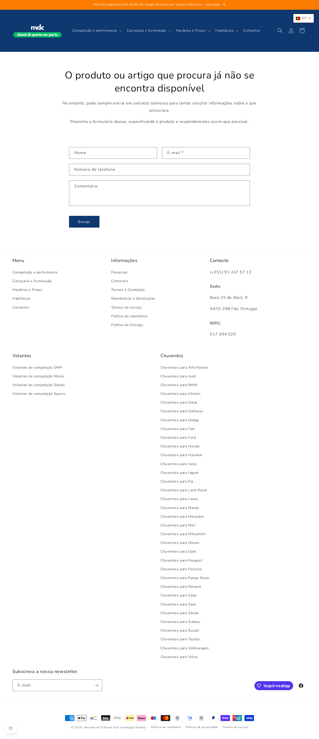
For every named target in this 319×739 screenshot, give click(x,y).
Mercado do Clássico (98, 727)
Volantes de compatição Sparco (38, 393)
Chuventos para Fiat (177, 428)
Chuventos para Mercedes (182, 516)
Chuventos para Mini (177, 525)
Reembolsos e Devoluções (133, 298)
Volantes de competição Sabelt (38, 385)
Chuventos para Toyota (180, 639)
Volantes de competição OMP (37, 367)
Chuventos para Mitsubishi (183, 534)
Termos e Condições (128, 289)
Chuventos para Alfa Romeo (184, 367)
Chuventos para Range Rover (185, 577)
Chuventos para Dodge (179, 420)
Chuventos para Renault (180, 586)
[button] (96, 30)
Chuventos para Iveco (178, 464)
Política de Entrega (127, 325)
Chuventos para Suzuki (179, 630)
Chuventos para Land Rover (183, 490)
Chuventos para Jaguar (179, 472)
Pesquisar (119, 272)
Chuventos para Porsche (181, 569)
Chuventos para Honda (179, 446)
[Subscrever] (96, 685)
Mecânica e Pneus (27, 289)
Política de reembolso (129, 316)
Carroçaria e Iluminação (32, 281)
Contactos (20, 307)
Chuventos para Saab (178, 595)
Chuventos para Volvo (179, 657)
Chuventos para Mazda (179, 507)
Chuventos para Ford (178, 437)
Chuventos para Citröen (180, 393)
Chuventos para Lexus (179, 498)
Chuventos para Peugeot (181, 560)
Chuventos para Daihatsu (181, 411)
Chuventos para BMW (179, 385)
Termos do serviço (235, 727)
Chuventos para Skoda (179, 613)
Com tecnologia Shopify (129, 727)
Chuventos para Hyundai (181, 455)
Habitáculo (21, 298)
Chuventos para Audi (178, 376)
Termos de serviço (126, 307)
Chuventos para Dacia (178, 402)
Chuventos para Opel (178, 551)
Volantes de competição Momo (38, 376)
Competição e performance (34, 272)
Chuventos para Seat (178, 604)
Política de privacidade (202, 727)
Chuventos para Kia (176, 481)
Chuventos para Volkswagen (184, 648)
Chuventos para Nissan (180, 542)
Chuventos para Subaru (180, 621)
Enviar (84, 221)
